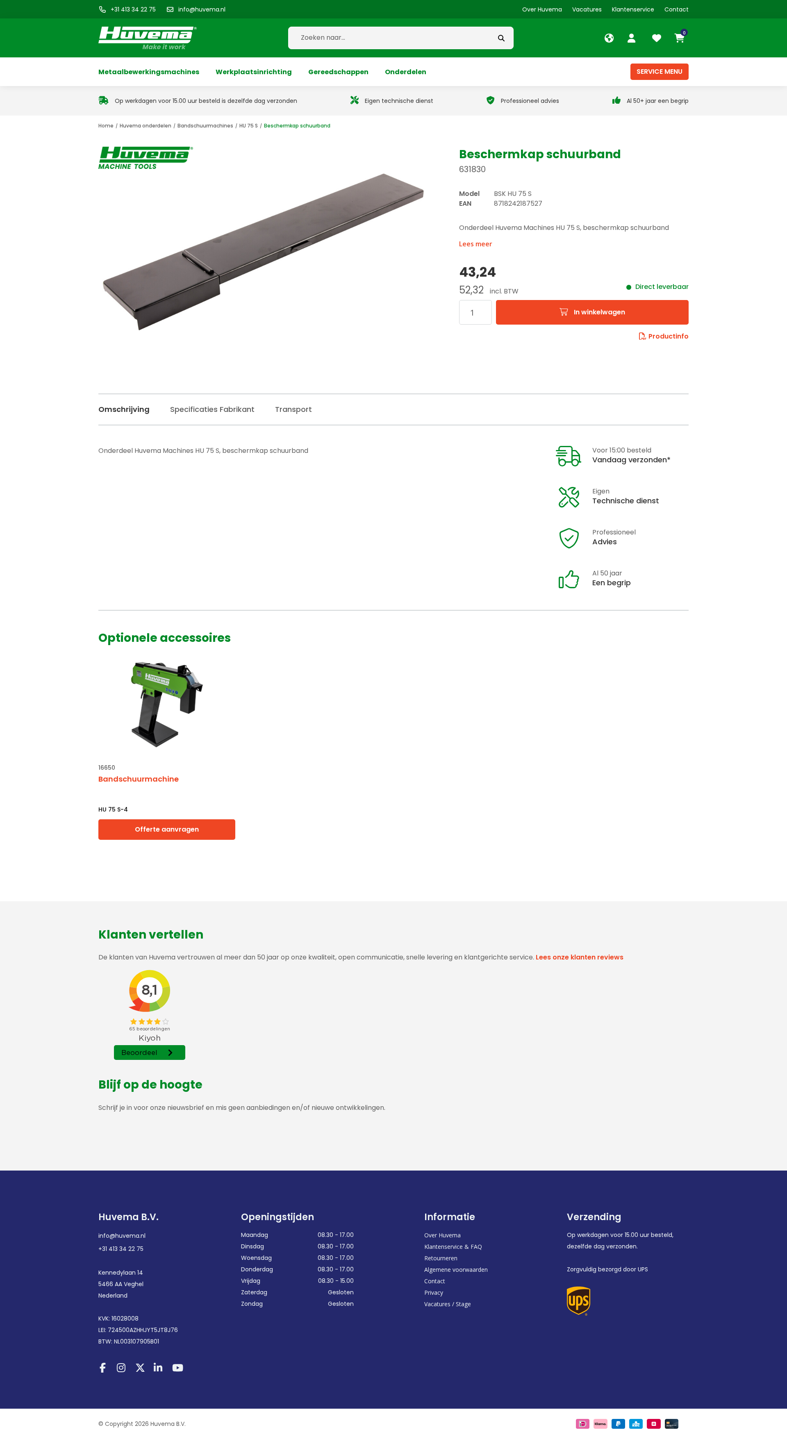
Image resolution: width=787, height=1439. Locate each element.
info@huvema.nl (122, 1236)
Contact (434, 1281)
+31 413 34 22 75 (120, 1249)
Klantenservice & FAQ (453, 1246)
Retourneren (440, 1258)
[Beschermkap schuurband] (263, 252)
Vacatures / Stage (447, 1304)
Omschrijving (124, 409)
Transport (293, 409)
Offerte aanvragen (167, 829)
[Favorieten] (657, 38)
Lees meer (475, 243)
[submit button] (501, 38)
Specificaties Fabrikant (212, 409)
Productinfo (668, 336)
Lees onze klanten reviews (579, 957)
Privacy (433, 1292)
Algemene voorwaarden (456, 1269)
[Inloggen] (632, 38)
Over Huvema (442, 1235)
